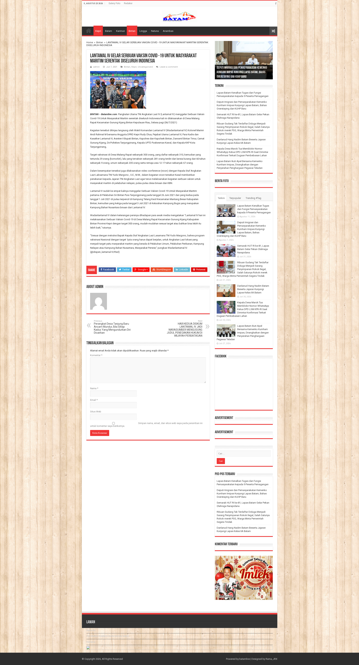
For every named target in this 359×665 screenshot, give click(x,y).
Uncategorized (145, 67)
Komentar (96, 355)
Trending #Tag (253, 198)
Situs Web (95, 411)
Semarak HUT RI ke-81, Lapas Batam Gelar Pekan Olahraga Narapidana (253, 249)
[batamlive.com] (179, 15)
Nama (94, 388)
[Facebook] (276, 3)
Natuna (155, 31)
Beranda (88, 30)
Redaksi (128, 3)
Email (94, 400)
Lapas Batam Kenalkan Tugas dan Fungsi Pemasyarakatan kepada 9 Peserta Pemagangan (254, 209)
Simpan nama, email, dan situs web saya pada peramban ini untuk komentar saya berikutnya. (146, 424)
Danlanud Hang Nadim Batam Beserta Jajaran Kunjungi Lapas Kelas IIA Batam (253, 289)
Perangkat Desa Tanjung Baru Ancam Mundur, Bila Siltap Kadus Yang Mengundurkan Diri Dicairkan (112, 327)
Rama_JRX (271, 659)
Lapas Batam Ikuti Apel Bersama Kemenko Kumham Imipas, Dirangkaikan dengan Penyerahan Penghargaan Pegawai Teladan (240, 164)
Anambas (168, 31)
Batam (108, 31)
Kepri (98, 31)
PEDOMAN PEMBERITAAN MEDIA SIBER (107, 636)
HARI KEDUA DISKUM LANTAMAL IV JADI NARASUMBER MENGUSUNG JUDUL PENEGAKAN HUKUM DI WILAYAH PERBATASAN (184, 328)
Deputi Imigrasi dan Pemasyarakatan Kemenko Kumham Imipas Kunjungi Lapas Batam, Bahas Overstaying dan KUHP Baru (242, 72)
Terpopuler (235, 198)
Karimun (120, 31)
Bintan (132, 31)
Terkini (221, 198)
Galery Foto (114, 3)
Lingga (143, 31)
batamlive (244, 659)
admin (96, 67)
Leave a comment (169, 67)
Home (89, 42)
